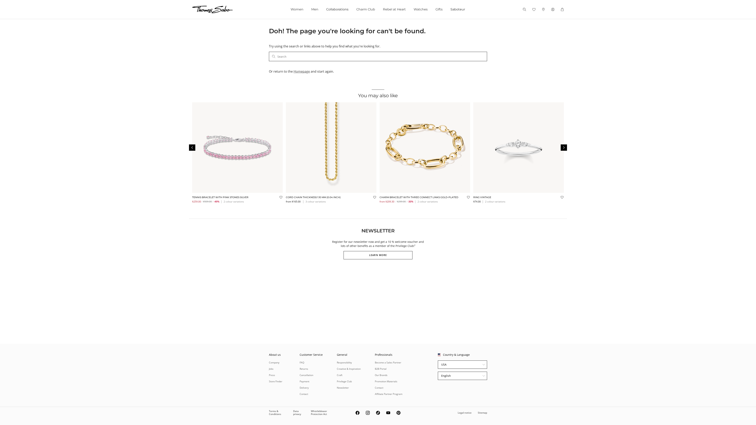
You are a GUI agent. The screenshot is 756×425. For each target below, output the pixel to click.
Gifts (439, 9)
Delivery (304, 387)
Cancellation (306, 375)
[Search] (524, 9)
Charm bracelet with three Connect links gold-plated (419, 197)
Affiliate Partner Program (388, 394)
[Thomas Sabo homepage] (212, 9)
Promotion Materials (386, 381)
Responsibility (344, 362)
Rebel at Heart (394, 9)
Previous (192, 147)
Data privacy (297, 412)
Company (274, 362)
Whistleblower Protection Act (319, 412)
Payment (304, 381)
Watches (421, 9)
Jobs (271, 368)
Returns (304, 368)
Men (314, 9)
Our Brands (381, 375)
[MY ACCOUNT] (553, 9)
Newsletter (343, 387)
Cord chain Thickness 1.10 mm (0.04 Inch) (313, 197)
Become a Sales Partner (388, 362)
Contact (304, 394)
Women (297, 9)
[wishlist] (534, 9)
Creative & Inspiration (349, 368)
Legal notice (465, 412)
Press (272, 375)
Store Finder (275, 381)
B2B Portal (380, 368)
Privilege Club (344, 381)
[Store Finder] (543, 9)
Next (564, 147)
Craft (339, 375)
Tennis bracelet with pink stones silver (220, 197)
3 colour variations (316, 201)
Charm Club (365, 9)
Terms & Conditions (275, 412)
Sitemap (482, 412)
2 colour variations (234, 201)
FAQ (302, 362)
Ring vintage (482, 197)
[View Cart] (562, 9)
